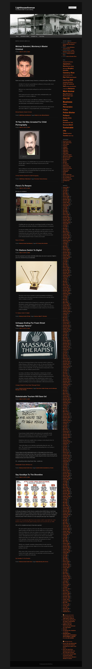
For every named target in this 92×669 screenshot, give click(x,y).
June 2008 (65, 501)
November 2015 (66, 381)
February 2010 (66, 470)
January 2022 (66, 269)
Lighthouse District (67, 154)
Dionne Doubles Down (71, 56)
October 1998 (66, 599)
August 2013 (65, 422)
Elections (70, 82)
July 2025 (65, 207)
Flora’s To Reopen (23, 185)
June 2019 (65, 316)
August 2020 (65, 295)
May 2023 (65, 246)
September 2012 (66, 437)
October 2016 (66, 364)
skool (71, 125)
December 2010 (66, 455)
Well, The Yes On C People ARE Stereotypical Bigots (69, 44)
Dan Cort (66, 77)
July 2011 (65, 445)
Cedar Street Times (67, 142)
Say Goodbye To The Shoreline (29, 474)
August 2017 (65, 349)
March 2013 (65, 429)
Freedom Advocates (69, 615)
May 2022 (65, 263)
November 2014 (66, 399)
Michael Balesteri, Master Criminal (24, 112)
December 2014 (66, 398)
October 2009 (66, 476)
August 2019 (65, 313)
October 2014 (66, 401)
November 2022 (66, 254)
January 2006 (66, 545)
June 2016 (65, 370)
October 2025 (66, 202)
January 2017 (66, 360)
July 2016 (65, 369)
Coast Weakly (66, 144)
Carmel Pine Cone (67, 141)
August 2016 (65, 367)
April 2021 (65, 282)
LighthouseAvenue (25, 7)
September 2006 (66, 532)
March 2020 (65, 302)
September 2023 (66, 240)
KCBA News (65, 148)
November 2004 (66, 566)
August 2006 (65, 534)
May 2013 (65, 426)
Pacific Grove (29, 467)
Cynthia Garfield (39, 467)
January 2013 (66, 432)
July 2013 (65, 423)
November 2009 (66, 475)
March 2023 (65, 248)
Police (21, 389)
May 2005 (65, 557)
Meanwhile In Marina (67, 156)
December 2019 (66, 307)
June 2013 (65, 425)
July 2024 (65, 225)
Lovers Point (65, 88)
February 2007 (66, 525)
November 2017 (66, 345)
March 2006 (65, 541)
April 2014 (65, 410)
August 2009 (65, 479)
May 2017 (65, 354)
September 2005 (66, 551)
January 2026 (66, 198)
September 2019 (66, 311)
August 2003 (65, 579)
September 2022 (66, 257)
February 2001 (66, 592)
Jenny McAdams (73, 86)
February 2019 (66, 322)
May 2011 (65, 448)
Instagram (65, 147)
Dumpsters (65, 82)
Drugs (68, 80)
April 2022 (65, 264)
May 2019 (65, 317)
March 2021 (65, 284)
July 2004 (65, 569)
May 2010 (65, 466)
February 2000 (66, 595)
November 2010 (66, 457)
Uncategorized (66, 180)
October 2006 (66, 531)
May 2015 (65, 390)
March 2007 (65, 523)
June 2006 (65, 537)
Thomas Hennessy (43, 179)
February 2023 (66, 249)
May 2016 (65, 372)
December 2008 (66, 491)
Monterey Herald (22, 243)
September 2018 (66, 329)
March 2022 (65, 266)
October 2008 (66, 495)
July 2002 (65, 587)
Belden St (37, 115)
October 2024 (66, 220)
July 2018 (65, 332)
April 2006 (65, 540)
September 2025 (66, 204)
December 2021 (66, 270)
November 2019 (66, 308)
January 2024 (66, 234)
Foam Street (38, 388)
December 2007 (66, 510)
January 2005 (66, 563)
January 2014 (66, 414)
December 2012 (66, 434)
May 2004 (65, 572)
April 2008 (65, 504)
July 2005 (65, 554)
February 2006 (66, 543)
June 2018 (65, 334)
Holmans (67, 86)
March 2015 (65, 393)
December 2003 (66, 576)
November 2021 (66, 272)
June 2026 (65, 190)
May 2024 (65, 228)
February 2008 (66, 507)
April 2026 (65, 193)
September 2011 (66, 442)
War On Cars (45, 561)
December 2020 (66, 289)
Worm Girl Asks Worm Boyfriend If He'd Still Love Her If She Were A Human (69, 651)
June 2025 (65, 208)
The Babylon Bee (68, 641)
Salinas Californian (67, 174)
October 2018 (66, 328)
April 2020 (65, 301)
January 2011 (66, 454)
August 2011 (65, 443)
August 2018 (65, 331)
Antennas (36, 316)
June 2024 (65, 226)
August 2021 (65, 276)
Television (45, 316)
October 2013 (66, 419)
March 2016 (65, 375)
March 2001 (65, 590)
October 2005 (66, 549)
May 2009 (65, 484)
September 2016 (66, 366)
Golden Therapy (45, 388)
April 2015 (65, 392)
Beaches (65, 66)
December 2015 (66, 379)
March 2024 (65, 231)
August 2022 (65, 258)
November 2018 (66, 326)
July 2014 (65, 405)
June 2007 (65, 519)
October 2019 (66, 310)
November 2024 (66, 219)
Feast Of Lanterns (68, 84)
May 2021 (65, 281)
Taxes (65, 133)
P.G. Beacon (65, 164)
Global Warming (39, 561)
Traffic (69, 135)
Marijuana (71, 88)
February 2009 (66, 488)
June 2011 (65, 446)
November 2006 (66, 529)
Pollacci (66, 115)
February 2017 (66, 358)
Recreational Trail (68, 122)
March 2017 (65, 357)
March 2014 (65, 411)
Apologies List (34, 36)
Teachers (69, 133)
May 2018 (65, 335)
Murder (71, 94)
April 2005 (65, 558)
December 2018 (66, 325)
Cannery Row (68, 72)
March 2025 (65, 213)
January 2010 (66, 472)
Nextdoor (65, 161)
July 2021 (65, 278)
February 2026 (66, 196)
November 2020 (66, 290)
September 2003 (66, 578)
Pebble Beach (28, 179)
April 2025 (65, 211)
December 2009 (66, 473)
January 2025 (66, 216)
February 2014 (66, 413)
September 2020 (66, 293)
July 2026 (65, 188)
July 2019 (65, 314)
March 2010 (65, 469)
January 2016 (66, 378)
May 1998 (65, 602)
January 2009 (66, 490)
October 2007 (66, 513)
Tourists (51, 467)
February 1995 (66, 604)
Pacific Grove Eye (67, 167)
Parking (65, 104)
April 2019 (65, 319)
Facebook (65, 145)
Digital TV (40, 316)
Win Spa (24, 389)
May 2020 (65, 299)
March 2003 (65, 582)
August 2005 (65, 552)
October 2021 (66, 273)
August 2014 (65, 404)
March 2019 (65, 320)
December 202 (66, 608)
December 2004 (66, 564)
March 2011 (65, 451)
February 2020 (66, 304)
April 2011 (65, 449)
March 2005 (65, 560)
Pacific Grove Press (67, 168)
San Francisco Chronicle (68, 176)
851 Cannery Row (40, 243)
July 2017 (65, 351)
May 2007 (65, 520)
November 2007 (66, 511)
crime (40, 115)
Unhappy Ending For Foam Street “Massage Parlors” (28, 385)
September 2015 (66, 384)
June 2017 (65, 352)
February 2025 (66, 214)
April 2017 (65, 355)
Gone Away (41, 36)
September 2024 (66, 222)
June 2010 (65, 464)
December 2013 (66, 416)
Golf (64, 86)
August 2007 (65, 516)
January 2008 (66, 508)
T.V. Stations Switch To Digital (29, 250)
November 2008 (66, 493)
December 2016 (66, 361)
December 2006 (66, 528)
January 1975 (66, 605)
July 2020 (65, 296)
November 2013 (66, 417)
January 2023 (66, 251)
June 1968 (65, 607)
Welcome (65, 629)
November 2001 (66, 588)
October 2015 (66, 382)
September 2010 (66, 460)
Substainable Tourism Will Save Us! (31, 396)
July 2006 (65, 535)
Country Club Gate (66, 75)
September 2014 (66, 402)
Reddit (64, 173)
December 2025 (66, 199)
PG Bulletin (65, 171)
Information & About (25, 36)
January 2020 (66, 305)
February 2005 (66, 561)
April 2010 (65, 467)
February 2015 (66, 395)
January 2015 (66, 396)
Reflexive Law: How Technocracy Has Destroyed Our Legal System (69, 626)
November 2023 (66, 237)
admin (28, 399)
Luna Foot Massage (53, 388)
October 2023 (66, 238)
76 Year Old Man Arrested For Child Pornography (27, 175)
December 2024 (66, 217)
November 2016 (66, 363)
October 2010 (66, 458)
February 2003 (66, 584)
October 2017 (66, 346)
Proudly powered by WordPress (46, 664)
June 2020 (65, 298)
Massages (18, 389)
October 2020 (66, 292)
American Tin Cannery (68, 61)
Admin (28, 51)
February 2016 (66, 376)
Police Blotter (69, 112)
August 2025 (65, 205)
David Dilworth (73, 77)
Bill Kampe (65, 68)
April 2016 (65, 373)
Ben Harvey (71, 66)
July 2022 (65, 260)
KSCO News (65, 153)
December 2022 (66, 252)
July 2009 (65, 481)
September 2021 (66, 275)
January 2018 (66, 342)
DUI (71, 79)
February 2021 (66, 285)
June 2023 (65, 245)
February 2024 (66, 232)
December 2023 (66, 235)
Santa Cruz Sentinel (67, 179)
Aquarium (66, 64)
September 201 (66, 611)
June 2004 (65, 570)
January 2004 (66, 575)
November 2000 (66, 593)
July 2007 (65, 517)
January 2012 (66, 440)
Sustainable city (46, 467)
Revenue (65, 125)
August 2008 (65, 498)
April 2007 (65, 522)
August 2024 (65, 223)
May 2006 (65, 538)
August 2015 (65, 385)
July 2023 (65, 243)
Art (70, 64)
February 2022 (66, 267)
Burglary (71, 68)
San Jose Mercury (67, 177)
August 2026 (65, 187)
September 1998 (66, 601)
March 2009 (65, 487)
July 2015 (65, 387)
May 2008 (65, 502)
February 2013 (66, 431)
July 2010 (65, 463)
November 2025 (66, 201)
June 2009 (65, 482)
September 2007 (66, 514)
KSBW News (22, 115)
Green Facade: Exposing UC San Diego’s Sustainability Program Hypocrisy (69, 621)
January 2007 (66, 526)
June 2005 (65, 555)
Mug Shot (66, 94)
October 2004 (66, 567)
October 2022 (66, 255)
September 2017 (66, 348)
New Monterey (28, 115)
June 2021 (65, 279)
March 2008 (65, 505)
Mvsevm (65, 95)
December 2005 (66, 546)
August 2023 (65, 242)
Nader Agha (70, 95)
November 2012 (66, 435)
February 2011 (66, 452)
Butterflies (65, 70)
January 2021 (66, 287)
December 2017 (66, 343)
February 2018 (66, 340)
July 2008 (65, 499)
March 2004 (65, 573)
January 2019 (66, 323)
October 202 (65, 610)
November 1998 (66, 598)
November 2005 (66, 548)
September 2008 (66, 496)
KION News (65, 150)
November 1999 (66, 596)
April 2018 (65, 337)
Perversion (36, 179)
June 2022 (65, 261)
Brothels (46, 243)
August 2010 (65, 461)
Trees (72, 135)
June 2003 (65, 581)
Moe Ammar (68, 91)
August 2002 (65, 585)
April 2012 (65, 438)
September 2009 (66, 478)
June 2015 (65, 389)
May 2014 (65, 408)
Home (17, 36)
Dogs (64, 80)
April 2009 (65, 485)
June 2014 (65, 407)
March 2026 (65, 195)
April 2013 (65, 428)
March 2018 (65, 339)
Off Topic (28, 316)
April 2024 (65, 229)
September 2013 (66, 420)
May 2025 (65, 210)
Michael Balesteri (45, 115)
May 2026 (65, 192)
